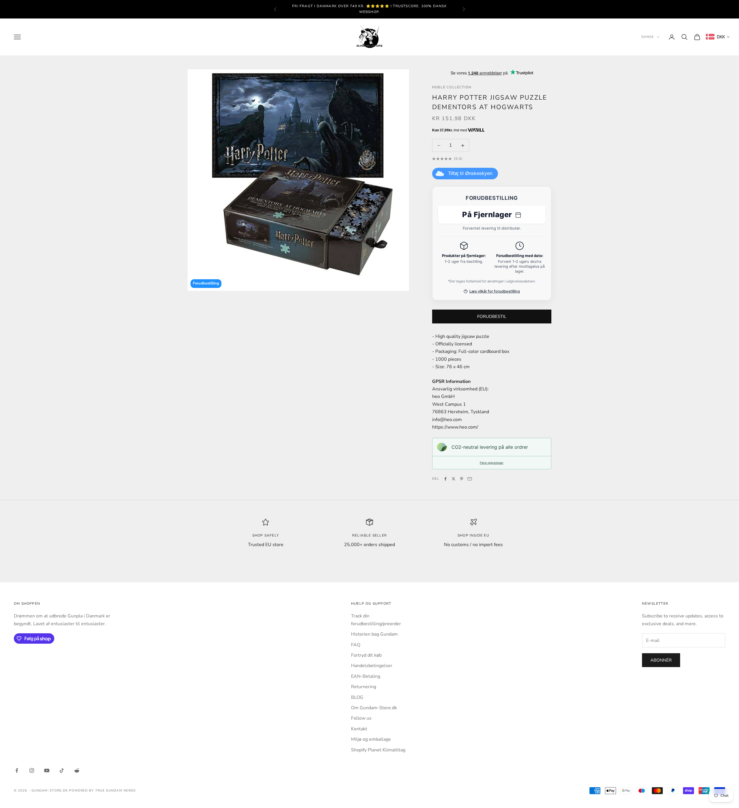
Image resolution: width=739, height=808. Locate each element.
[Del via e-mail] (469, 478)
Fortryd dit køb (366, 655)
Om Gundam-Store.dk (374, 708)
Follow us (361, 718)
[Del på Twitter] (453, 478)
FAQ (355, 645)
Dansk (647, 37)
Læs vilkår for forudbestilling (494, 291)
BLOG (357, 697)
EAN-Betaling (365, 676)
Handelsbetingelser (371, 665)
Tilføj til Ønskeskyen (470, 173)
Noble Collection (451, 87)
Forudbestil (491, 316)
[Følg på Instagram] (32, 770)
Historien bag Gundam (374, 634)
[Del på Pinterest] (461, 478)
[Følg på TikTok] (62, 770)
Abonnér (661, 660)
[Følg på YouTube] (47, 770)
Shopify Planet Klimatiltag (378, 750)
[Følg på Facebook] (17, 770)
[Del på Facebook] (445, 478)
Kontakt (359, 729)
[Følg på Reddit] (77, 770)
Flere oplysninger (491, 462)
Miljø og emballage (371, 739)
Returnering (363, 687)
